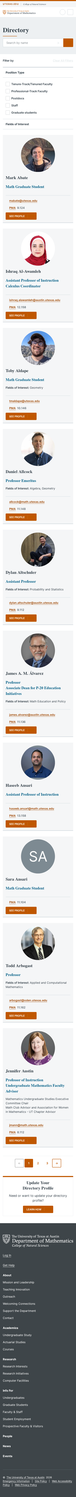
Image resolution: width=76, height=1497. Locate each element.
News (7, 1446)
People (7, 1436)
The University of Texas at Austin (26, 1477)
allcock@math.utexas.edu (27, 502)
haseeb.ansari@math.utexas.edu (31, 808)
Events (7, 1456)
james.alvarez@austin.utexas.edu (32, 714)
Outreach (9, 1296)
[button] (58, 42)
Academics (10, 1328)
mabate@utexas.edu (23, 200)
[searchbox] (33, 42)
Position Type (15, 72)
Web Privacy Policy (26, 1484)
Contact (8, 1318)
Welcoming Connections (19, 1303)
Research (9, 1359)
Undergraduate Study (17, 1335)
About (7, 1275)
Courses (8, 1349)
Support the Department (19, 1311)
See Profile (17, 216)
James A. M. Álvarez (24, 673)
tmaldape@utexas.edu (24, 401)
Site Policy (41, 1481)
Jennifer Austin (19, 1071)
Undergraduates (13, 1397)
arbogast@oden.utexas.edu (28, 1000)
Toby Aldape (17, 370)
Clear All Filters (63, 60)
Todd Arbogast (19, 965)
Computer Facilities (16, 1380)
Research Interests (15, 1366)
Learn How (34, 1209)
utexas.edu (11, 4)
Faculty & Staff (13, 1412)
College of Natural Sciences (34, 4)
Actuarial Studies (14, 1342)
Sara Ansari (16, 879)
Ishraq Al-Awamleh (23, 271)
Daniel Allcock (19, 471)
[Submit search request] (68, 42)
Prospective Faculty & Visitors (23, 1426)
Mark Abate (17, 177)
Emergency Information (16, 1481)
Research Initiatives (16, 1373)
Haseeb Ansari (19, 785)
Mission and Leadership (18, 1282)
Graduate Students (15, 1405)
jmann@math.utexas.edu (26, 1125)
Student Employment (17, 1419)
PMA (12, 208)
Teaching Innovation (16, 1289)
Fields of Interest (17, 124)
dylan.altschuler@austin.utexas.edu (33, 602)
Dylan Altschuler (21, 572)
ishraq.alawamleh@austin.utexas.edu (34, 300)
